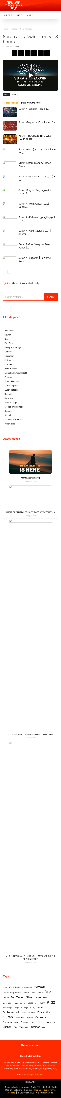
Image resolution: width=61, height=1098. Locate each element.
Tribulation (24, 1027)
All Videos (9, 330)
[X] (27, 53)
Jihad (30, 1003)
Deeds (33, 992)
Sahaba (7, 1022)
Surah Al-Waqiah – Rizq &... (33, 108)
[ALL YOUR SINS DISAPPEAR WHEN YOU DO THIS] (30, 626)
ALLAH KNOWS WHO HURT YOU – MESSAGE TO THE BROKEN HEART (30, 957)
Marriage (24, 1008)
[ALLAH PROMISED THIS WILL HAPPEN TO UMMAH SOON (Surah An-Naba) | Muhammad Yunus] (10, 139)
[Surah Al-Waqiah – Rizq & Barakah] (10, 112)
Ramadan (9, 394)
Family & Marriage (13, 347)
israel (16, 1003)
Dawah (8, 335)
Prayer (31, 1012)
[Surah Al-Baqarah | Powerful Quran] (10, 261)
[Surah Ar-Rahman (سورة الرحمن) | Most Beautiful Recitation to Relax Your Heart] (10, 220)
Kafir (42, 1003)
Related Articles (10, 102)
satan (16, 1022)
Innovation (9, 364)
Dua (6, 339)
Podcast (8, 377)
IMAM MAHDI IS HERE (30, 478)
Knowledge (7, 1008)
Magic (16, 1008)
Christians (27, 987)
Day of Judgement (12, 992)
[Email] (41, 53)
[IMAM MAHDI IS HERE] (30, 462)
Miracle (40, 1008)
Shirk (33, 1022)
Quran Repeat (26, 29)
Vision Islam (10, 424)
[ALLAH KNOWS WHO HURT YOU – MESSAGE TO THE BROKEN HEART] (30, 848)
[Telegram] (34, 53)
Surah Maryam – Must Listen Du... (37, 122)
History (8, 360)
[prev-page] (4, 271)
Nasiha (23, 1013)
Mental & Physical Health (16, 373)
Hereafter (9, 356)
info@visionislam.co (36, 1074)
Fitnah (30, 997)
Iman (45, 997)
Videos (14, 29)
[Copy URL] (47, 53)
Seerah (25, 1022)
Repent (29, 1017)
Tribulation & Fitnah (13, 419)
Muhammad (11, 1012)
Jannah (23, 1003)
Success (8, 411)
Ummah (35, 1026)
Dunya (6, 997)
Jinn (36, 1003)
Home (5, 29)
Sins (41, 1022)
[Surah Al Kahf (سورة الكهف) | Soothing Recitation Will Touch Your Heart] (10, 234)
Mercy (32, 1008)
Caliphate (14, 987)
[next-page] (9, 271)
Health (38, 998)
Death (26, 992)
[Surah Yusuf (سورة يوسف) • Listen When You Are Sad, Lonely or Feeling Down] (10, 153)
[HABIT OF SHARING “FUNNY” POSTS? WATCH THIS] (30, 497)
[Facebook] (21, 53)
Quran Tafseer (11, 390)
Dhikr (40, 993)
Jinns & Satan (11, 368)
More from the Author (31, 102)
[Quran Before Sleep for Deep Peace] (10, 166)
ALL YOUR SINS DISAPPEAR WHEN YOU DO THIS (30, 734)
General (8, 351)
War (43, 1027)
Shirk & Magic (11, 402)
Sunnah (8, 415)
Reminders (9, 398)
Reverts (40, 1017)
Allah (5, 987)
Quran (14, 94)
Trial (15, 1027)
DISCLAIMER (30, 1082)
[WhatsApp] (14, 53)
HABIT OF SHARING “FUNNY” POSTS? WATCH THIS (30, 512)
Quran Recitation (12, 381)
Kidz (51, 1002)
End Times (9, 343)
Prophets (43, 1012)
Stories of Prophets (14, 407)
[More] (54, 53)
